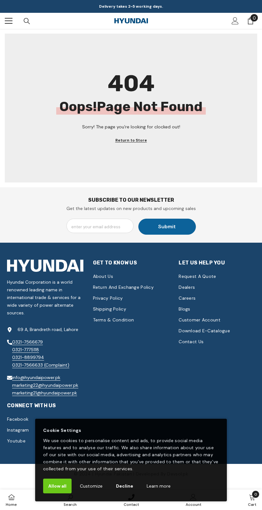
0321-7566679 (27, 342)
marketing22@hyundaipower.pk (45, 385)
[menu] (8, 21)
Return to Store (131, 140)
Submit (167, 226)
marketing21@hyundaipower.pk (44, 393)
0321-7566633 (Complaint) (40, 365)
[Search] (27, 21)
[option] (131, 6)
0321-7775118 (25, 349)
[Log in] (235, 20)
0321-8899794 (28, 357)
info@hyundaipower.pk (36, 377)
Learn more (159, 486)
